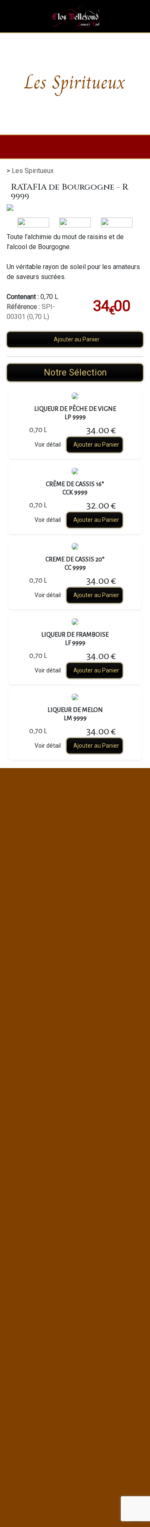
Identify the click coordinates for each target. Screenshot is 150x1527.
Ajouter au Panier (77, 339)
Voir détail (48, 444)
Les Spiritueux (33, 171)
